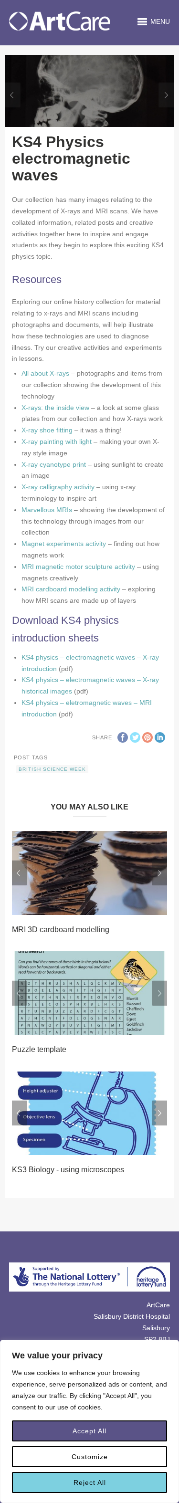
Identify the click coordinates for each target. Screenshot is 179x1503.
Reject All (90, 1482)
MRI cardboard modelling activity (70, 589)
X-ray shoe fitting (47, 430)
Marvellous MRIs (46, 510)
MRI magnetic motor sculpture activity (78, 566)
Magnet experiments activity (63, 543)
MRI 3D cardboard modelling (60, 929)
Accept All (89, 1431)
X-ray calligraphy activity (58, 487)
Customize (90, 1457)
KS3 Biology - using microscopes (68, 1170)
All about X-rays (45, 373)
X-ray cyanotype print (53, 464)
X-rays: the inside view (55, 407)
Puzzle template (39, 1049)
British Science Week (52, 769)
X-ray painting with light (56, 441)
